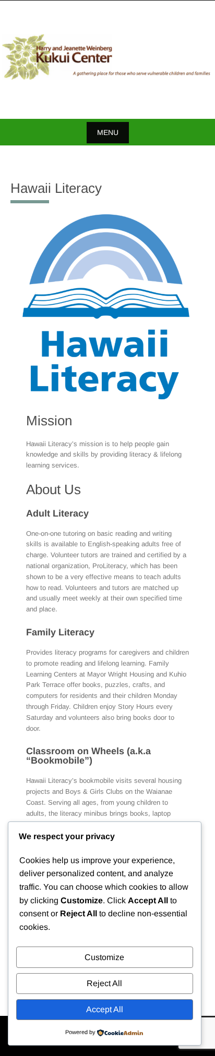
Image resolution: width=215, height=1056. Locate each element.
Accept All (104, 1009)
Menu (107, 132)
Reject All (104, 983)
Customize (104, 957)
